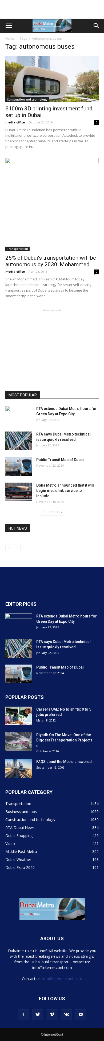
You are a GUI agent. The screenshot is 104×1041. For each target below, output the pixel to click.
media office (15, 122)
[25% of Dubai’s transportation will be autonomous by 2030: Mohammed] (52, 204)
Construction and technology (27, 99)
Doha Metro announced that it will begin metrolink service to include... (65, 490)
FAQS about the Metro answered (64, 762)
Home (10, 38)
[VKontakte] (66, 1014)
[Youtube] (80, 1014)
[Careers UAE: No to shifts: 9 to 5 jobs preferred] (18, 716)
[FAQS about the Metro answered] (18, 768)
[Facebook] (23, 1014)
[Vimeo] (52, 1014)
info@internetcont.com (62, 978)
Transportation (17, 249)
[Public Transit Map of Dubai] (18, 466)
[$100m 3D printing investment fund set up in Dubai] (52, 79)
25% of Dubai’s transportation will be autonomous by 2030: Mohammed (50, 261)
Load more (50, 511)
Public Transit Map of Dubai (60, 460)
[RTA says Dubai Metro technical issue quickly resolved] (18, 441)
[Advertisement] (52, 9)
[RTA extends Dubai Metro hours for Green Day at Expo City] (18, 415)
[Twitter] (37, 1014)
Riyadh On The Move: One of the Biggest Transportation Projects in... (64, 740)
